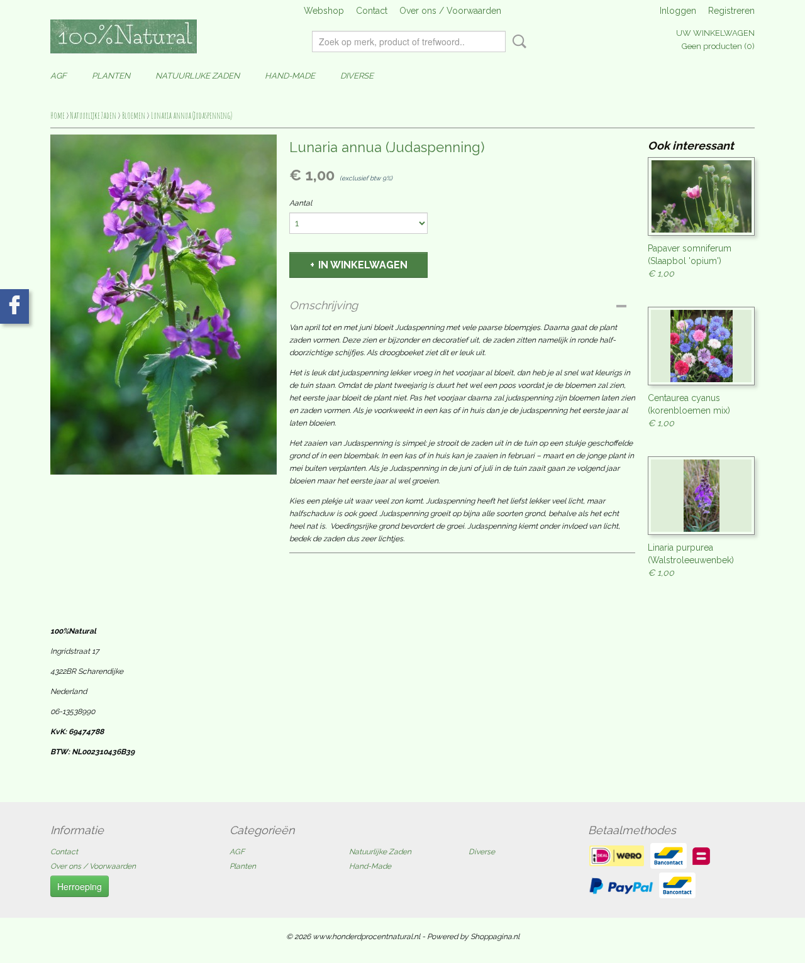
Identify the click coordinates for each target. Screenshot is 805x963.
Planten (111, 75)
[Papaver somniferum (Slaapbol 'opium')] (701, 196)
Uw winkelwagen (715, 33)
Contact (371, 11)
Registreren (731, 11)
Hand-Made (290, 75)
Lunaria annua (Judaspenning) (191, 115)
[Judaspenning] (163, 305)
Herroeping (79, 886)
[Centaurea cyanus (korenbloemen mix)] (701, 346)
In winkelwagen (363, 265)
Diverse (357, 75)
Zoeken (517, 41)
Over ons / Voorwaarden (450, 11)
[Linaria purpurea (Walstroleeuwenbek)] (701, 495)
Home (57, 115)
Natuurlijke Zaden (197, 75)
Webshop (324, 11)
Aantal (300, 203)
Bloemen (133, 115)
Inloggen (678, 11)
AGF (58, 75)
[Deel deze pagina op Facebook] (14, 306)
